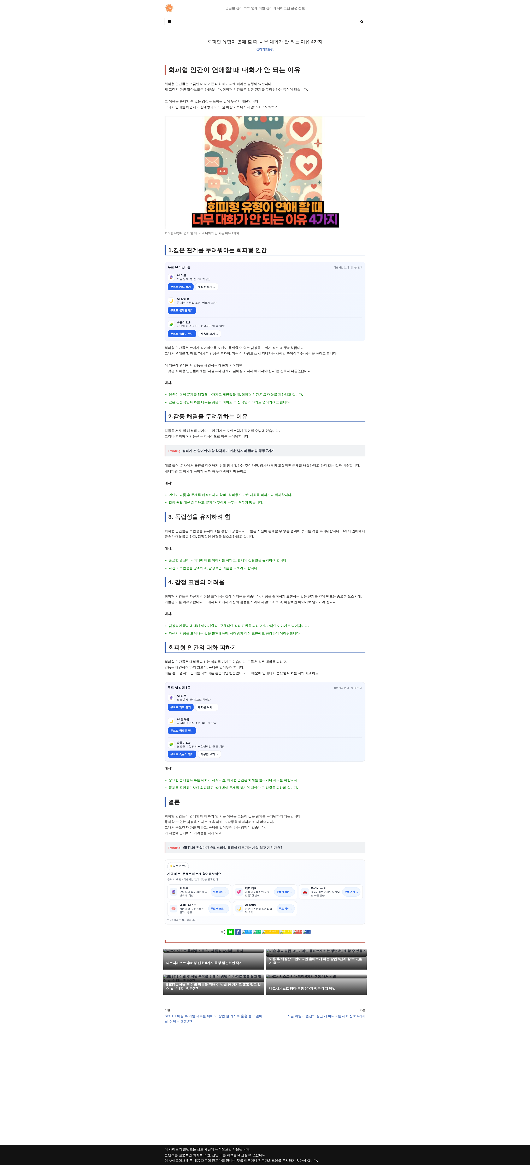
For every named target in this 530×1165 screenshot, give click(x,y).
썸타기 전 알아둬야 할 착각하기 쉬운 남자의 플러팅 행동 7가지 (228, 451)
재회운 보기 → (207, 286)
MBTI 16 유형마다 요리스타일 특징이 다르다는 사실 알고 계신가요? (232, 847)
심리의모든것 (265, 49)
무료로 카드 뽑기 (180, 286)
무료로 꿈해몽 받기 (182, 310)
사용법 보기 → (209, 333)
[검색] (361, 21)
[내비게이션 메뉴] (169, 21)
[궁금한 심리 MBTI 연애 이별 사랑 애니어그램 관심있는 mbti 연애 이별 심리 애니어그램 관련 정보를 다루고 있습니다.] (170, 8)
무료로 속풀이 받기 (182, 333)
